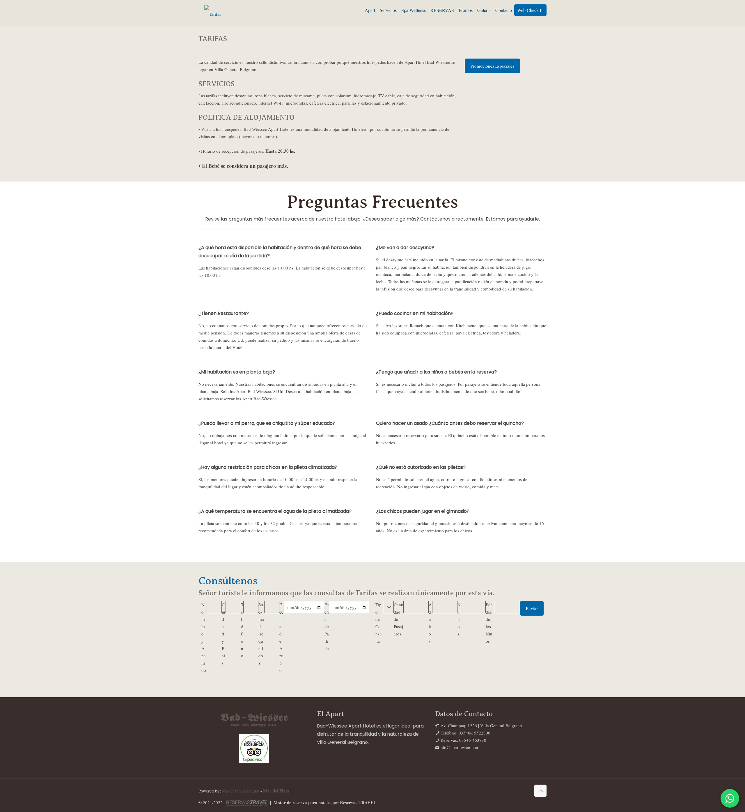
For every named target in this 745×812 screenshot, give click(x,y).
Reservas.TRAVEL (358, 802)
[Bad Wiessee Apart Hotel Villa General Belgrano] (212, 13)
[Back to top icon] (540, 791)
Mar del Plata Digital (240, 791)
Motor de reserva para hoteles (302, 802)
